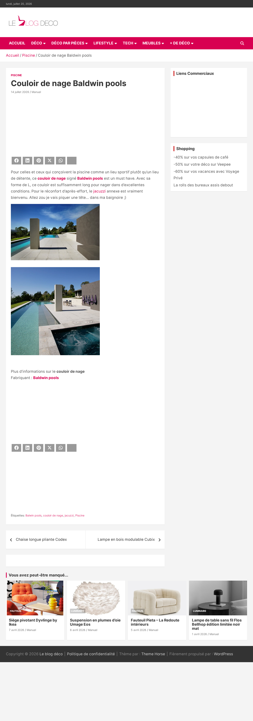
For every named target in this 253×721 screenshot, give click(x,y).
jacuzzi (99, 191)
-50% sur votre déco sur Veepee (202, 164)
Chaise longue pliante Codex (41, 539)
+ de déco (180, 43)
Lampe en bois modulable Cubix (126, 539)
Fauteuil (16, 610)
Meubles (151, 43)
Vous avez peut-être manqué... (38, 575)
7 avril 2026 (16, 630)
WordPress (223, 654)
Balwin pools (33, 515)
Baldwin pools (90, 178)
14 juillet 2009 (20, 92)
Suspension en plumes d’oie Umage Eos (95, 622)
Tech (128, 43)
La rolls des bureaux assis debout (203, 185)
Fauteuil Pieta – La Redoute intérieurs (155, 622)
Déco (36, 43)
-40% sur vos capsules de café (201, 157)
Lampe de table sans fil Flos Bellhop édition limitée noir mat (217, 624)
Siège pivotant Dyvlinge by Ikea (33, 622)
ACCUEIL (17, 43)
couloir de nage (52, 178)
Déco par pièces (67, 43)
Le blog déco (51, 654)
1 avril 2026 (199, 634)
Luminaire (77, 610)
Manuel (36, 92)
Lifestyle (103, 43)
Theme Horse (153, 654)
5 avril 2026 (138, 630)
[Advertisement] (85, 124)
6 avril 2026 (77, 630)
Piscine (16, 75)
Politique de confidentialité (91, 654)
